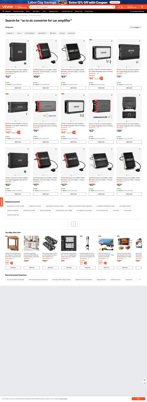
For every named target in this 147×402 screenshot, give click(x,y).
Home (6, 15)
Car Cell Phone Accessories (35, 15)
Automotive (12, 15)
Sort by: (132, 27)
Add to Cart (18, 88)
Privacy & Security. (63, 398)
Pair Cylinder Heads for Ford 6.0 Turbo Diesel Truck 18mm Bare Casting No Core (49, 255)
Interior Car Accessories (21, 15)
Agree (138, 398)
